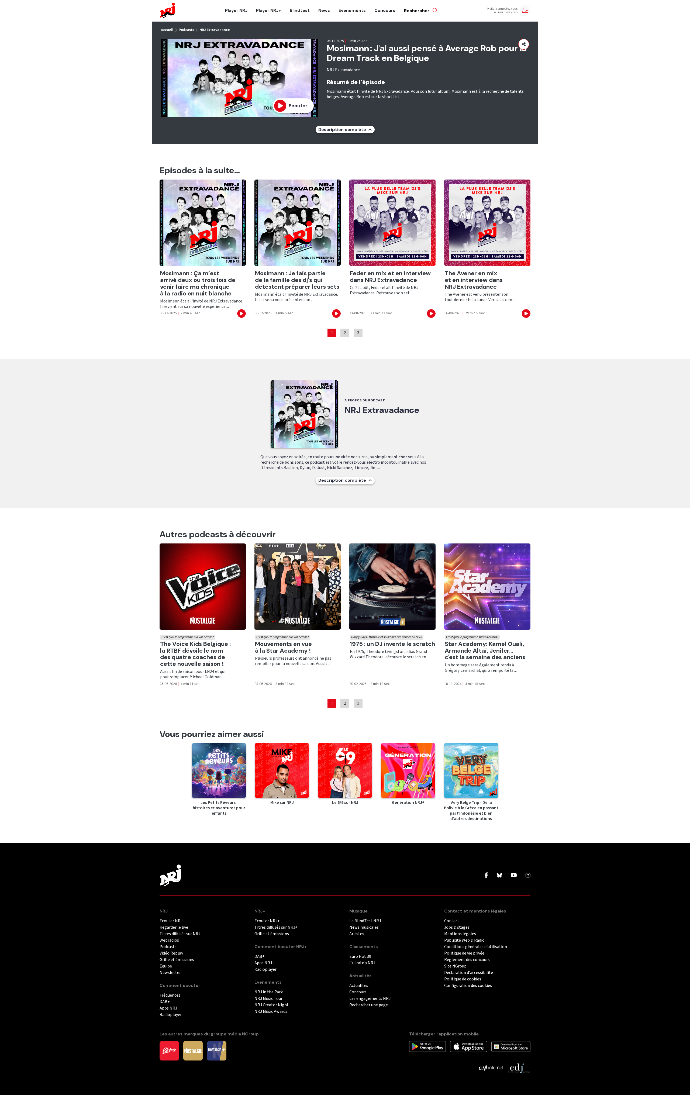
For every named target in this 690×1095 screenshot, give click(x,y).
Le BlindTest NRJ (365, 921)
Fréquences (170, 995)
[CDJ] (519, 1068)
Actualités (358, 986)
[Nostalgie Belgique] (193, 1050)
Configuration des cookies (468, 986)
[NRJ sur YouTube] (514, 875)
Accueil (167, 30)
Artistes (356, 934)
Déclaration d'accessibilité (468, 973)
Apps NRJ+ (264, 963)
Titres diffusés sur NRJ (180, 934)
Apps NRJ (168, 1008)
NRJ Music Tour (268, 998)
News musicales (364, 927)
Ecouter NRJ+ (267, 921)
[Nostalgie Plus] (216, 1050)
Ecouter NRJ (171, 921)
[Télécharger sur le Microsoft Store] (510, 1046)
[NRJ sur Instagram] (528, 875)
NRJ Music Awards (270, 1011)
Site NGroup (455, 966)
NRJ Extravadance (214, 30)
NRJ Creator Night (271, 1005)
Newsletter (170, 973)
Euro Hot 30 (360, 956)
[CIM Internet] (491, 1068)
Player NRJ (236, 10)
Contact (451, 921)
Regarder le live (174, 927)
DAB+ (165, 1002)
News (324, 10)
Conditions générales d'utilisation (475, 947)
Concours (384, 10)
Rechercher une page (368, 1005)
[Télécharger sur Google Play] (427, 1046)
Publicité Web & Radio (464, 940)
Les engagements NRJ (370, 998)
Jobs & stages (457, 927)
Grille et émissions (177, 960)
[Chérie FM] (169, 1050)
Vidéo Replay (171, 953)
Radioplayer (171, 1015)
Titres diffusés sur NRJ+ (276, 927)
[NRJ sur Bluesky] (499, 875)
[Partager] (523, 44)
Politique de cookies (462, 979)
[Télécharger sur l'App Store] (468, 1046)
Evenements (352, 10)
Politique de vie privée (464, 953)
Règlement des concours (467, 960)
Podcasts (186, 30)
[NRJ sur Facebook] (486, 875)
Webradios (169, 940)
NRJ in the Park (268, 992)
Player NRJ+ (268, 10)
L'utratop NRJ (362, 963)
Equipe (166, 966)
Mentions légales (460, 934)
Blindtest (300, 10)
